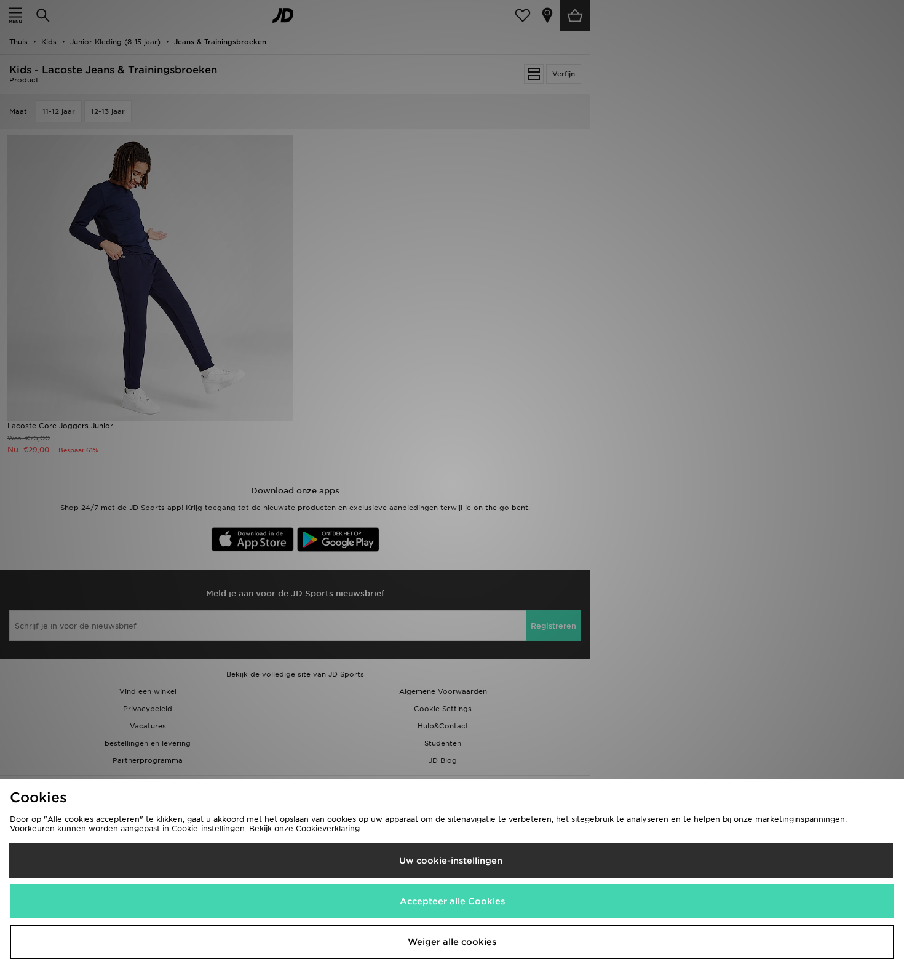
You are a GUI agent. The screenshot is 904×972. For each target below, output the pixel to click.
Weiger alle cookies (452, 942)
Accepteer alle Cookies (452, 901)
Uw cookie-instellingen (450, 861)
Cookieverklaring (328, 828)
